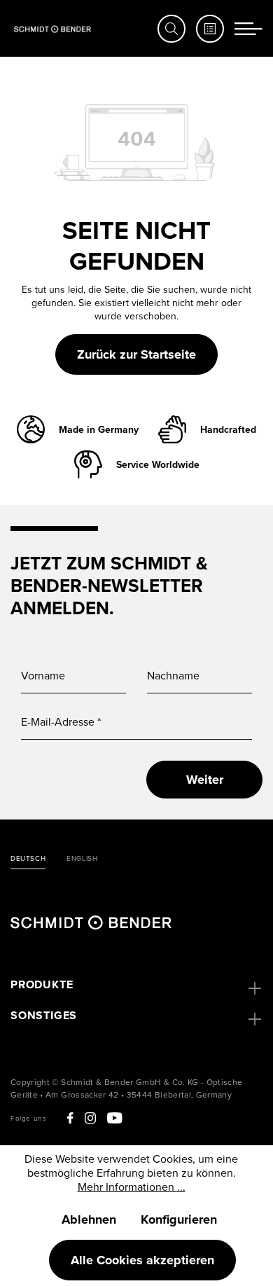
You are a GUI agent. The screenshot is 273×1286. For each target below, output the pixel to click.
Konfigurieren (179, 1219)
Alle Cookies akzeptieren (142, 1260)
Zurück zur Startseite (136, 354)
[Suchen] (172, 29)
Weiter (204, 779)
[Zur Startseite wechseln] (52, 28)
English (81, 859)
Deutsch (28, 859)
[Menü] (248, 28)
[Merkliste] (210, 29)
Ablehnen (89, 1219)
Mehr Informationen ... (132, 1187)
